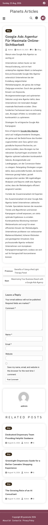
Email (8, 344)
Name (8, 334)
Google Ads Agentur (29, 131)
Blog (8, 31)
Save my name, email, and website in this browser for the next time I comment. (23, 371)
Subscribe (43, 18)
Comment (10, 308)
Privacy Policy (28, 520)
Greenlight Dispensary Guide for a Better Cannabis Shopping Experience (22, 464)
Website (9, 354)
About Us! (7, 520)
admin (10, 50)
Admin (26, 443)
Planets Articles (24, 11)
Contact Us (16, 520)
